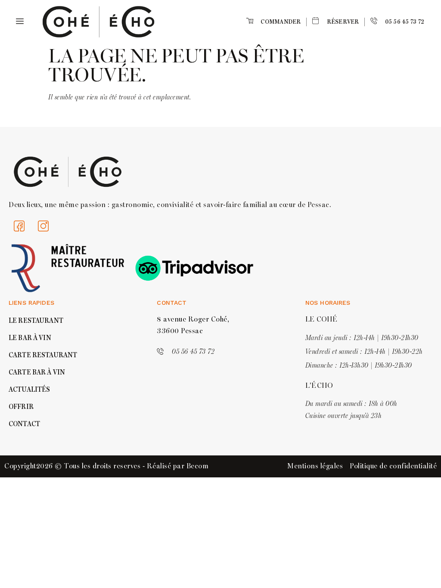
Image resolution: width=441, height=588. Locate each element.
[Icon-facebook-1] (19, 226)
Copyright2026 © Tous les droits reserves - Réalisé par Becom (106, 466)
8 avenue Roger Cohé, (193, 319)
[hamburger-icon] (18, 22)
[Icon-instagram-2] (43, 226)
